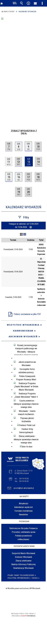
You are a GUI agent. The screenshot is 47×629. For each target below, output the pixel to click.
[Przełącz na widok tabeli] (24, 234)
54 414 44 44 (24, 481)
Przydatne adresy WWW (24, 546)
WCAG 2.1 (31, 606)
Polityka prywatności (23, 535)
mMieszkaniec (23, 539)
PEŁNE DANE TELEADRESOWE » (22, 575)
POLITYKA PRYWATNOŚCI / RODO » (23, 578)
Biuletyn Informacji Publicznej (23, 564)
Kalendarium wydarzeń (23, 507)
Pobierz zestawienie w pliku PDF (27, 314)
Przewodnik (24, 521)
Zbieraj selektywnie (23, 560)
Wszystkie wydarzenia (23, 324)
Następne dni (43, 130)
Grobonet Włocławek (23, 557)
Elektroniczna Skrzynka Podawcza (23, 528)
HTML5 (19, 606)
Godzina (30, 240)
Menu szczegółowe (42, 3)
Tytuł (41, 240)
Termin (13, 240)
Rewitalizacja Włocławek (23, 568)
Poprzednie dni (4, 130)
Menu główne (35, 3)
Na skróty (24, 496)
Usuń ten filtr (30, 227)
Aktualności (23, 503)
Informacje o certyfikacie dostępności (23, 597)
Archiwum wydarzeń (23, 336)
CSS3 (23, 606)
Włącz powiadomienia (15, 3)
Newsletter (23, 514)
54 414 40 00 (24, 478)
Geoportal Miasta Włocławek (23, 553)
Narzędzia (28, 3)
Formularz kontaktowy (23, 511)
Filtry (26, 217)
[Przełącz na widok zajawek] (21, 234)
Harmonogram (23, 330)
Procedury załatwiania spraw (23, 532)
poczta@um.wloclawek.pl (24, 488)
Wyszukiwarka (22, 3)
